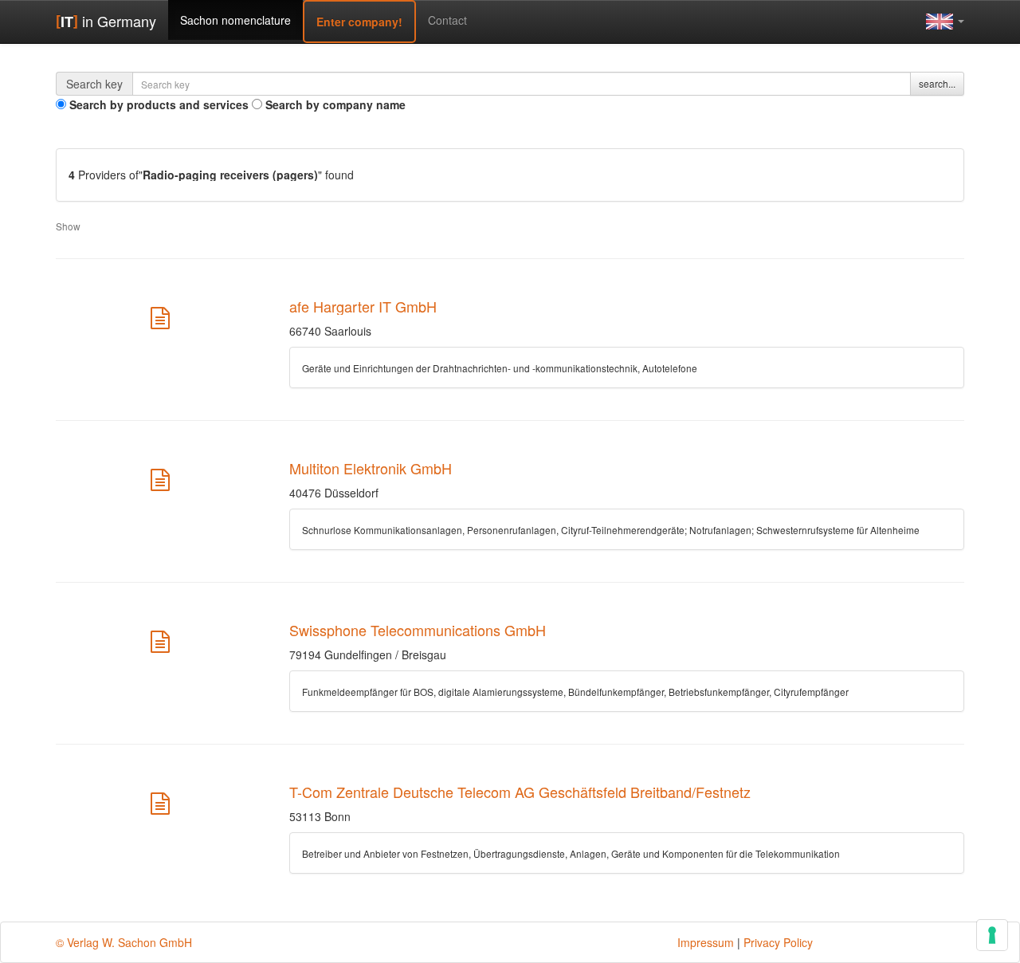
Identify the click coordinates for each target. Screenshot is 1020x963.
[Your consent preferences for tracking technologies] (992, 935)
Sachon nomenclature (235, 20)
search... (937, 83)
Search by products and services (159, 104)
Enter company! (359, 21)
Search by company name (335, 104)
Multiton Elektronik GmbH (370, 468)
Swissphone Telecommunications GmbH (417, 629)
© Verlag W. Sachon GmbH (124, 942)
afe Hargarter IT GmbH (363, 306)
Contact (447, 20)
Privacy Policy (778, 942)
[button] (945, 20)
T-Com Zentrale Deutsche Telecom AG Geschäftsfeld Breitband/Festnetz (520, 791)
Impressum (705, 942)
